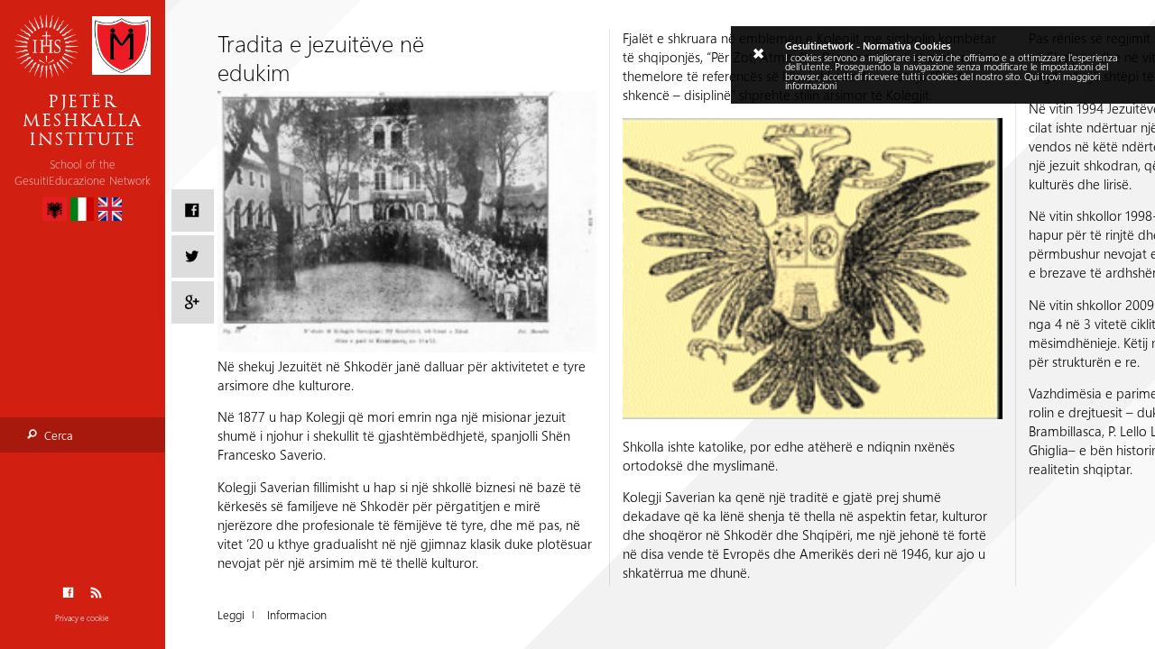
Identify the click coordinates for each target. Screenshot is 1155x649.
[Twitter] (192, 256)
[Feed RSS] (96, 592)
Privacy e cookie (82, 618)
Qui (1031, 76)
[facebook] (192, 210)
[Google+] (192, 302)
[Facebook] (68, 592)
